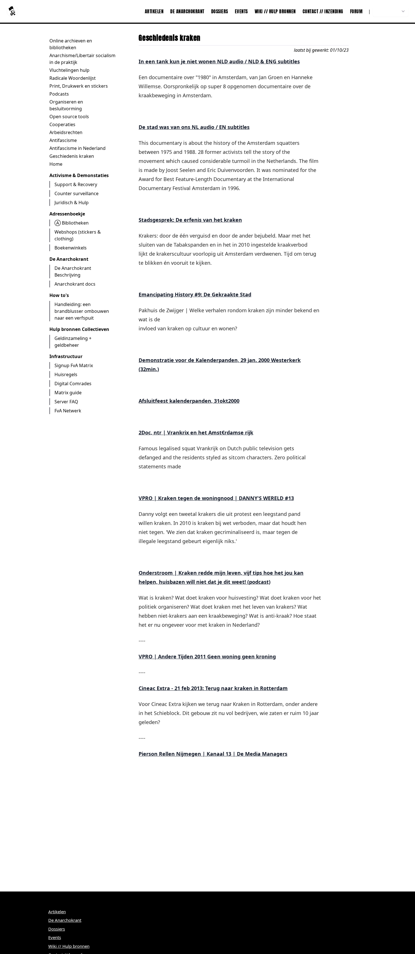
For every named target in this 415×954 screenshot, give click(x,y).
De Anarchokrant (187, 11)
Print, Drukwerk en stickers (78, 86)
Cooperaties (62, 124)
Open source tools (69, 116)
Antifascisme (63, 140)
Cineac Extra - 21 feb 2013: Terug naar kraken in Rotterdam (213, 688)
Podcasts (59, 94)
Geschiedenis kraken (71, 156)
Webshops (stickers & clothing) (77, 235)
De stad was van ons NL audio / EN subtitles (194, 127)
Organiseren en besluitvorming (66, 105)
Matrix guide (68, 392)
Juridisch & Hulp (71, 202)
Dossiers (219, 11)
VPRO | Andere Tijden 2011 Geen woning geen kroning (207, 656)
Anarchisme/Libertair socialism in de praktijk (82, 58)
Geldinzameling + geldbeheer (72, 341)
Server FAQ (66, 402)
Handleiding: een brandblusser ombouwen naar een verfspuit (81, 311)
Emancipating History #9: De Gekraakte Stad (195, 294)
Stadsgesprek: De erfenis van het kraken (190, 219)
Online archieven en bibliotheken (70, 44)
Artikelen (154, 11)
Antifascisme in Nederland (77, 148)
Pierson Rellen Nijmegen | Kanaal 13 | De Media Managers (213, 753)
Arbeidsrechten (65, 132)
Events (241, 11)
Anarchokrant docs (74, 284)
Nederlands (387, 11)
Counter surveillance (76, 193)
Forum (356, 11)
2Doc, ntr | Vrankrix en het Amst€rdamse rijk (196, 432)
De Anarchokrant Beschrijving (72, 271)
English (342, 38)
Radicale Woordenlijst (72, 78)
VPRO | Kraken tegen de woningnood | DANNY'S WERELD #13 (216, 498)
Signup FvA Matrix (73, 365)
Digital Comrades (72, 383)
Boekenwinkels (70, 248)
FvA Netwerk (67, 411)
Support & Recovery (75, 184)
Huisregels (65, 374)
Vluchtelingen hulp (69, 70)
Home (55, 164)
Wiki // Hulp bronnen (275, 11)
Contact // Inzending (323, 11)
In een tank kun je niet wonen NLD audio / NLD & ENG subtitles (219, 61)
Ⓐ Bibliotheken (71, 223)
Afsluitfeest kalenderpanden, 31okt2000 (189, 400)
